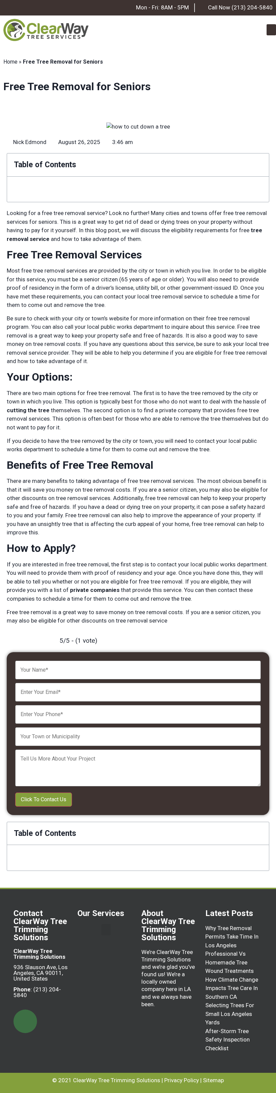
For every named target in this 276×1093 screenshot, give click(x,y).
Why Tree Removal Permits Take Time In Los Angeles (231, 937)
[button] (271, 29)
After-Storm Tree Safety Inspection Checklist (227, 1040)
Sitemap (213, 1080)
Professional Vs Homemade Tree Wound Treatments (229, 962)
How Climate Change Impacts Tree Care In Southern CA (231, 988)
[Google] (25, 1021)
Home (10, 62)
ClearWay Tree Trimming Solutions (116, 1080)
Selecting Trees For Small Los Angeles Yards (229, 1014)
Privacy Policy (181, 1080)
